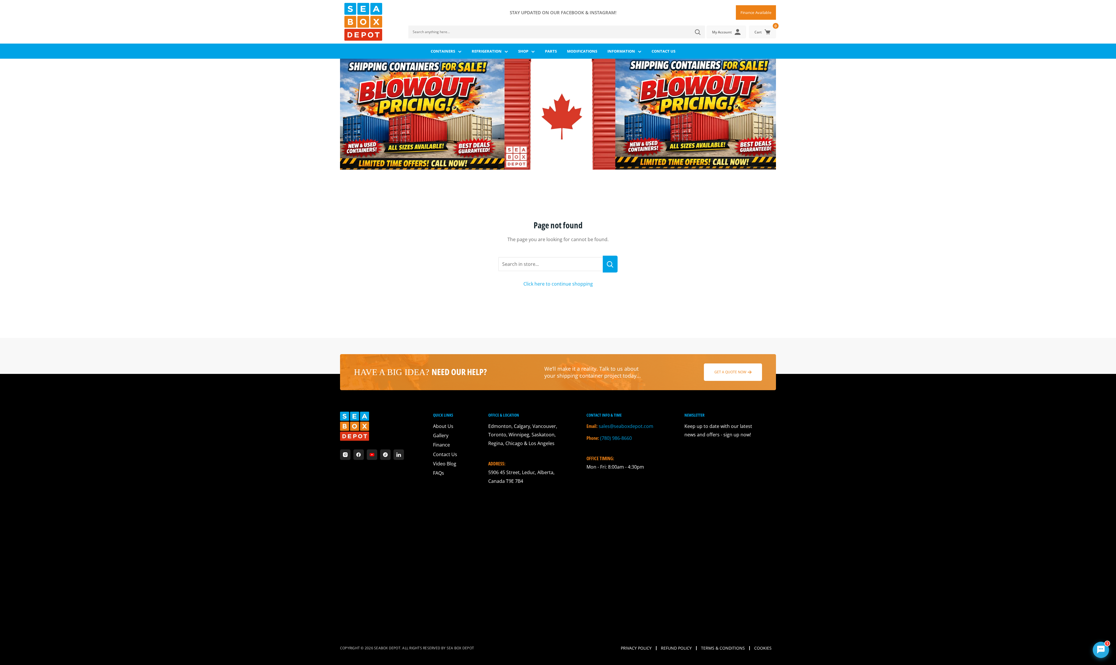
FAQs (438, 473)
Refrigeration (487, 51)
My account (722, 32)
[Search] (698, 32)
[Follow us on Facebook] (358, 454)
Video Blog (444, 463)
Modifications (582, 51)
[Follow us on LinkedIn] (398, 454)
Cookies (763, 648)
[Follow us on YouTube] (372, 454)
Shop (523, 51)
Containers (443, 51)
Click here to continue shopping (558, 284)
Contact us (663, 51)
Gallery (440, 435)
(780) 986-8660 (616, 438)
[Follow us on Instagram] (345, 454)
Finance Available (756, 12)
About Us (443, 426)
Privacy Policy (636, 648)
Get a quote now (730, 372)
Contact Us (445, 454)
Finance (441, 445)
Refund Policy (676, 648)
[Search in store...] (610, 264)
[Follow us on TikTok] (385, 454)
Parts (551, 51)
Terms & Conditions (723, 648)
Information (621, 51)
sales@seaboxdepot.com (626, 426)
